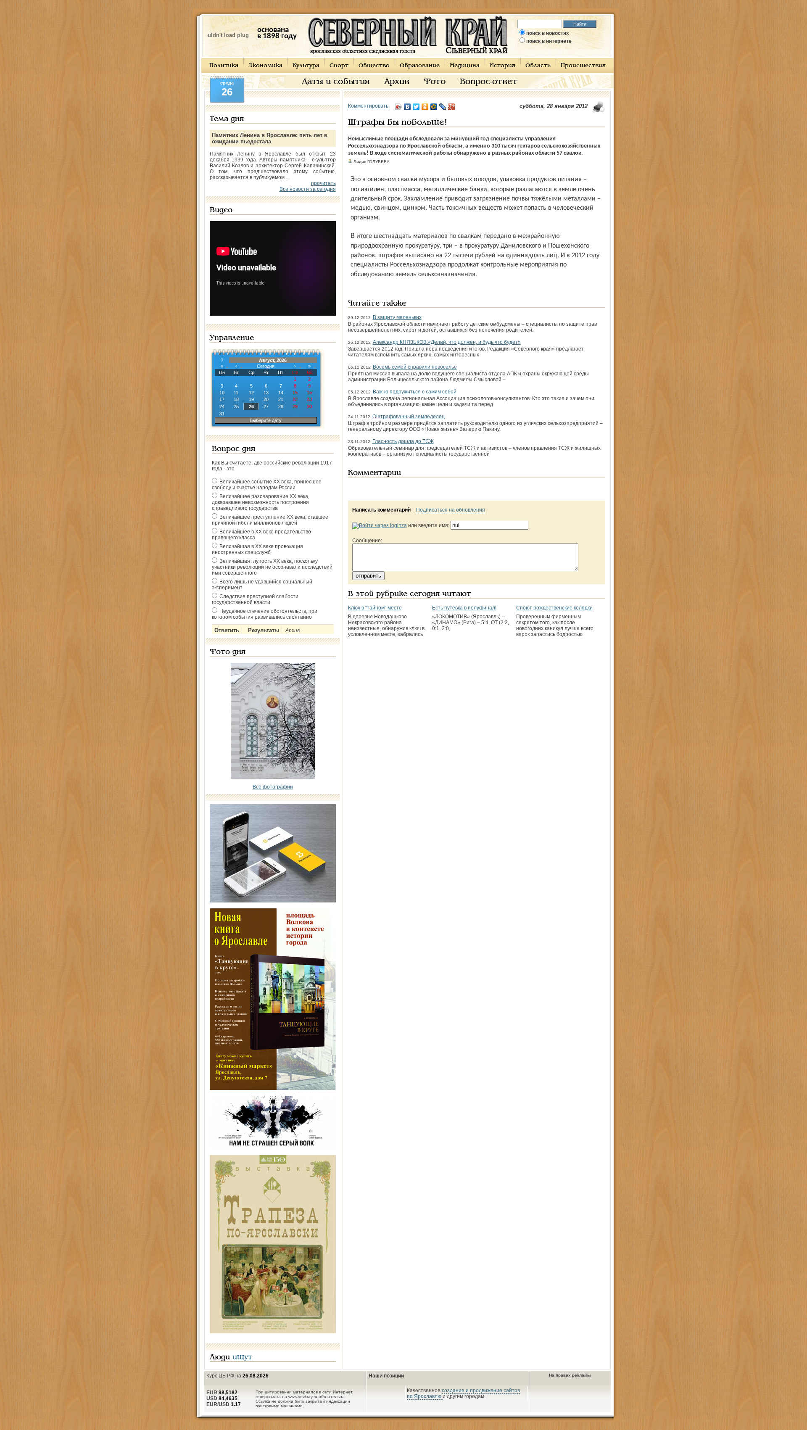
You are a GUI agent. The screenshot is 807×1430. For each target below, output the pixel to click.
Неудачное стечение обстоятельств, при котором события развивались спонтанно (264, 614)
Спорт (339, 66)
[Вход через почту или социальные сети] (379, 525)
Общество (374, 66)
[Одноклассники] (425, 106)
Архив (396, 82)
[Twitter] (416, 106)
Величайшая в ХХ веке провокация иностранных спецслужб (257, 549)
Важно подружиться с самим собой (414, 392)
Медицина (465, 66)
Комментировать (368, 106)
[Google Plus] (451, 106)
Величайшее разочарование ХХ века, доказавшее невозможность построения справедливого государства (260, 502)
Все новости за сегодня (308, 189)
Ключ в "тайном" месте (375, 608)
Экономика (265, 66)
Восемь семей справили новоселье (415, 367)
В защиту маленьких (397, 317)
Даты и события (336, 82)
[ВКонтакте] (407, 106)
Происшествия (583, 66)
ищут (242, 1357)
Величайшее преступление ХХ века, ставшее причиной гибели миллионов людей (270, 520)
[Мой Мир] (434, 106)
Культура (306, 66)
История (502, 66)
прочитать (323, 183)
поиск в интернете (549, 41)
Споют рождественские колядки (554, 608)
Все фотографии (273, 787)
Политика (223, 66)
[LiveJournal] (442, 106)
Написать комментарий (381, 510)
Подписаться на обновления (450, 510)
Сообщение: (367, 541)
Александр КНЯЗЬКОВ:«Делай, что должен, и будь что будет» (447, 342)
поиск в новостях (547, 33)
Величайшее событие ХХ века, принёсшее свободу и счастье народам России (267, 485)
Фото (435, 82)
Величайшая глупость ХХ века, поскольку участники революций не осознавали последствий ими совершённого (272, 567)
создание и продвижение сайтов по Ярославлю (463, 1393)
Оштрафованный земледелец (408, 417)
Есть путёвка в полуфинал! (464, 608)
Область (538, 66)
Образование (420, 66)
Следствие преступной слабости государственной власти (255, 599)
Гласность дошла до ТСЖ (403, 441)
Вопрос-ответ (488, 82)
